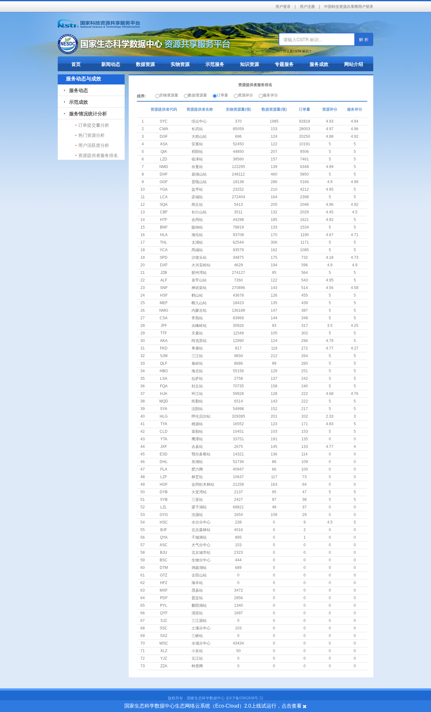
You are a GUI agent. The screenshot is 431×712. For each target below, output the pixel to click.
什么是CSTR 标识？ (297, 51)
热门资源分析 (91, 135)
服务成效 (319, 64)
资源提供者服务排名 (98, 155)
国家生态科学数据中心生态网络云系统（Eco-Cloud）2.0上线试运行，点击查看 (213, 706)
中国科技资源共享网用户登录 (348, 6)
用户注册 (307, 6)
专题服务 (284, 64)
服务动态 (76, 90)
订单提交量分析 (93, 125)
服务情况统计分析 (85, 113)
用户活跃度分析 (93, 145)
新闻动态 (110, 64)
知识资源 (249, 64)
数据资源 (145, 64)
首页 (76, 64)
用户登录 (283, 6)
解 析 (364, 39)
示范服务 (214, 64)
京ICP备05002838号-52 (244, 698)
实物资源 (180, 64)
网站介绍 (353, 64)
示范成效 (76, 102)
